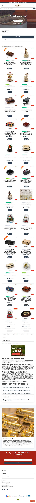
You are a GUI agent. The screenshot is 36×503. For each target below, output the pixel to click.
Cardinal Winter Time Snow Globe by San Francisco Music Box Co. (10, 157)
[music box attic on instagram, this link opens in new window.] (3, 489)
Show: (4, 39)
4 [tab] (11, 81)
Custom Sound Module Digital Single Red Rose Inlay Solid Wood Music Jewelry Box (10, 63)
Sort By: (4, 42)
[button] (18, 37)
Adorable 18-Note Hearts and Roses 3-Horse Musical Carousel (10, 87)
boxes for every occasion (29, 360)
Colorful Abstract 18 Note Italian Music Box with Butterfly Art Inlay (10, 134)
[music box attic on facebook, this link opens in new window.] (2, 489)
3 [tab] (10, 81)
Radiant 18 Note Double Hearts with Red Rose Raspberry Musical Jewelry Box (26, 205)
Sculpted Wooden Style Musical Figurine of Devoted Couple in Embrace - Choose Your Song (26, 63)
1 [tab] (24, 199)
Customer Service (15, 2)
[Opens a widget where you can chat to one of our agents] (32, 501)
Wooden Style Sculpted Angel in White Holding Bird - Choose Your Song (26, 87)
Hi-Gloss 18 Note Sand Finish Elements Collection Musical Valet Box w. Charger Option (26, 252)
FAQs (18, 2)
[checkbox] (18, 31)
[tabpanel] (10, 53)
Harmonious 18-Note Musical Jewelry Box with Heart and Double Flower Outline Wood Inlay (26, 300)
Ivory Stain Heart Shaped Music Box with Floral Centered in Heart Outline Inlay (26, 157)
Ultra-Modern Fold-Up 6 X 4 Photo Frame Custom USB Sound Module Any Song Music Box (26, 181)
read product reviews (18, 20)
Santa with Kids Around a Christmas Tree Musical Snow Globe (10, 324)
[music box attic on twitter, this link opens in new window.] (7, 489)
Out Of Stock (10, 330)
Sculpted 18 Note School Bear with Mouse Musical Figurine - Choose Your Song (9, 205)
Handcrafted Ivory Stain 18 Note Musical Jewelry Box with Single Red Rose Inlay (10, 275)
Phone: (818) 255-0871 (5, 485)
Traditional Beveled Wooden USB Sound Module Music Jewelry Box (26, 134)
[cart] (33, 5)
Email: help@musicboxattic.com (7, 486)
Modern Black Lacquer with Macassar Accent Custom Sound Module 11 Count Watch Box (10, 252)
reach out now (24, 381)
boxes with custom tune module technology (19, 378)
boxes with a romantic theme (23, 366)
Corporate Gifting (24, 2)
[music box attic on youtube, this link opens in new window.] (4, 489)
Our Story (10, 2)
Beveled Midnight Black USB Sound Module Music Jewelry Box (10, 181)
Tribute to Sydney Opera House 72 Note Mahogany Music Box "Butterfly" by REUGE (26, 324)
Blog (20, 2)
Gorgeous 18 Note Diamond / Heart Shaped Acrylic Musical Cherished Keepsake (26, 275)
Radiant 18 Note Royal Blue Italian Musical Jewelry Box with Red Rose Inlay (10, 299)
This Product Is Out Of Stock (10, 328)
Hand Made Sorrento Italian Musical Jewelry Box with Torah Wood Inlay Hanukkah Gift (10, 110)
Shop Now (9, 68)
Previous (4, 334)
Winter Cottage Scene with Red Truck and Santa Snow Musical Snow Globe (26, 228)
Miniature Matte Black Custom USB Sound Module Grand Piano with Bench (26, 110)
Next (32, 334)
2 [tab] (9, 81)
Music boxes (5, 440)
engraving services (5, 374)
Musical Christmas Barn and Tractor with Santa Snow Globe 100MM (10, 228)
